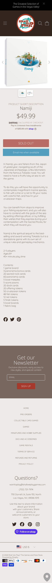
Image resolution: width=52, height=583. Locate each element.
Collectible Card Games (26, 420)
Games (26, 427)
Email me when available (26, 152)
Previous (3, 62)
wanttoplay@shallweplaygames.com (28, 484)
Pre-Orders (26, 414)
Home (26, 408)
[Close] (44, 3)
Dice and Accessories (26, 439)
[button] (5, 23)
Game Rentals (26, 445)
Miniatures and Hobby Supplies (26, 433)
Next (49, 62)
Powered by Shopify (10, 557)
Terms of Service (26, 451)
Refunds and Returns (26, 458)
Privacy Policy (26, 464)
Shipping (13, 122)
